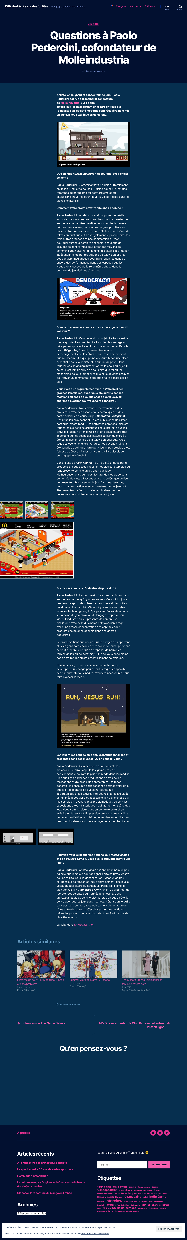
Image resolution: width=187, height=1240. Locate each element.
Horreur (118, 1197)
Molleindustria (70, 102)
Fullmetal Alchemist (105, 1193)
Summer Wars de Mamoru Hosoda (90, 979)
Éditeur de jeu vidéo (123, 1211)
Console (121, 1190)
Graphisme (163, 1193)
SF (149, 1204)
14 (92, 924)
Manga (119, 6)
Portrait (110, 1204)
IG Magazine (82, 924)
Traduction (163, 1208)
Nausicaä (100, 1205)
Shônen (107, 1208)
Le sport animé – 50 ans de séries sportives (45, 1169)
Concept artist (107, 1189)
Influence (100, 1201)
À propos (23, 1133)
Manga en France (130, 1201)
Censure (132, 1187)
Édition (136, 1211)
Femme (157, 1190)
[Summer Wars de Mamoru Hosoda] (93, 964)
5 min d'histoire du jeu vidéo (112, 1186)
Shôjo (99, 1208)
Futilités (149, 6)
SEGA (144, 1205)
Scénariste (135, 1205)
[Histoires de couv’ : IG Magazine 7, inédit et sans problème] (41, 964)
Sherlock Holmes (160, 1205)
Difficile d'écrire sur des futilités (26, 6)
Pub (118, 1205)
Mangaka (143, 1201)
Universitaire (102, 1211)
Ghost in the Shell (150, 1193)
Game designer (129, 1193)
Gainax (117, 1193)
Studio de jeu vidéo (124, 1207)
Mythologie (158, 1201)
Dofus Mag (137, 1190)
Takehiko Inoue (142, 1208)
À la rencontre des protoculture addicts (42, 1162)
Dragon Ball (147, 1190)
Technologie (153, 1208)
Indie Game (65, 1004)
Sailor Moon (125, 1205)
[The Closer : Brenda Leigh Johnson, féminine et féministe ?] (146, 964)
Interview (76, 1004)
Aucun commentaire (95, 71)
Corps (128, 1190)
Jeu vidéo (134, 6)
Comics (155, 1187)
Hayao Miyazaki (105, 1197)
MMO (151, 1201)
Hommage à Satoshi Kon (32, 1175)
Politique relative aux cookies (95, 1233)
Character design (144, 1187)
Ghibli (140, 1193)
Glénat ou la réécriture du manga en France (44, 1193)
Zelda (110, 1211)
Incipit (145, 1197)
